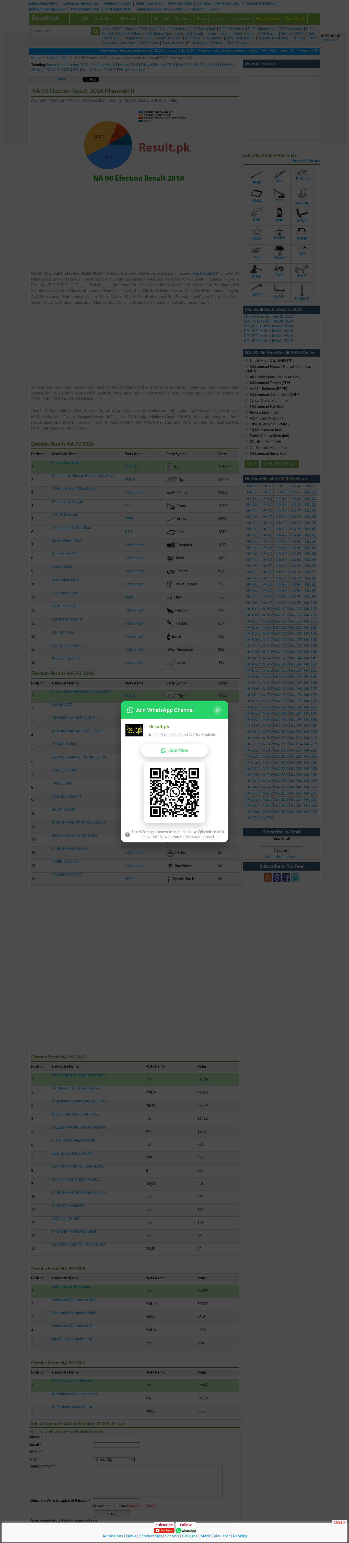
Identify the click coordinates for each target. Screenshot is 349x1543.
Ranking (240, 1536)
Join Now (178, 750)
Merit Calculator (215, 1536)
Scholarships (150, 1536)
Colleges (189, 1536)
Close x (339, 1522)
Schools (172, 1536)
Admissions (112, 1536)
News (131, 1536)
